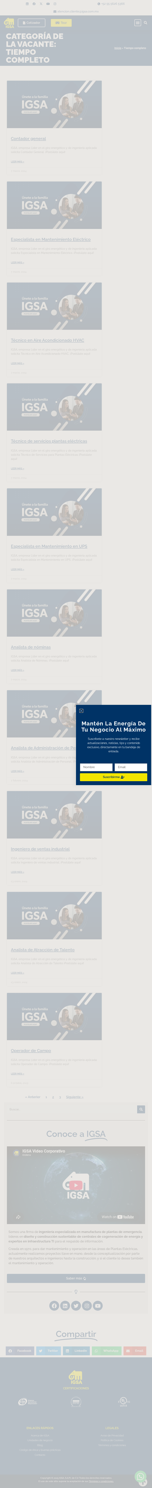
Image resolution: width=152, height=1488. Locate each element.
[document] (76, 744)
